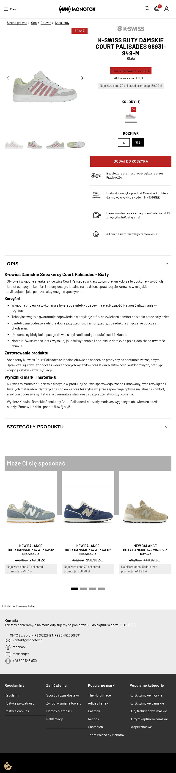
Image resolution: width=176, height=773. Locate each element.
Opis (12, 263)
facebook (20, 647)
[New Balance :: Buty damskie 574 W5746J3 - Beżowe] (145, 506)
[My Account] (166, 8)
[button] (9, 78)
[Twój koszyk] (156, 9)
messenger (21, 654)
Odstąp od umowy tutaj (18, 606)
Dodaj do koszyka (131, 161)
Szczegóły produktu (35, 426)
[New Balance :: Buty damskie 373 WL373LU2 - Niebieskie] (88, 506)
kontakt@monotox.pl (28, 640)
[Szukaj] (147, 8)
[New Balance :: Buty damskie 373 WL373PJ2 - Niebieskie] (31, 506)
